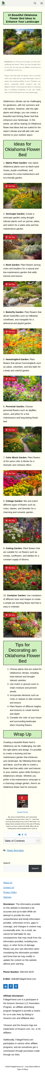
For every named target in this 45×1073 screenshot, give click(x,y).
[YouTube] (5, 986)
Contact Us (8, 887)
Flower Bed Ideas (15, 850)
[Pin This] (10, 186)
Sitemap (7, 897)
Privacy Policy (10, 892)
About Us (7, 882)
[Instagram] (26, 835)
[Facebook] (22, 835)
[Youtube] (19, 835)
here (35, 92)
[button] (35, 3)
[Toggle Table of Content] (37, 841)
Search (6, 863)
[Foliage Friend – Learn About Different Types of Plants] (3, 3)
